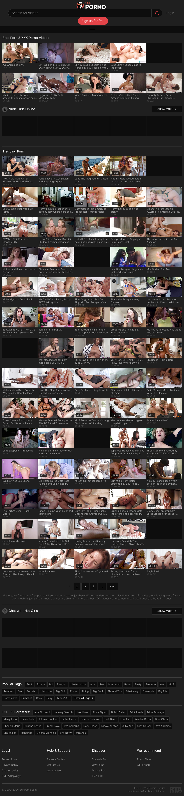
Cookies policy (10, 770)
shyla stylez (99, 712)
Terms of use (9, 759)
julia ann (127, 725)
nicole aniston (109, 725)
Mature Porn (99, 770)
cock (39, 698)
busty (138, 684)
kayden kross (143, 719)
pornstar (31, 691)
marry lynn (10, 719)
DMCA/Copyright (11, 775)
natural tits (115, 691)
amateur (8, 691)
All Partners (143, 764)
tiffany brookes (48, 719)
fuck (30, 684)
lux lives (82, 712)
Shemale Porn (100, 759)
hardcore (46, 691)
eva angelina (71, 725)
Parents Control (56, 759)
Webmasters (54, 770)
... (102, 586)
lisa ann (125, 719)
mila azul (81, 732)
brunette (151, 684)
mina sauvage (155, 712)
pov (102, 684)
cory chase (90, 725)
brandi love (53, 725)
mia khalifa (10, 732)
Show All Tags (82, 698)
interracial (114, 684)
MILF (171, 684)
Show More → (166, 109)
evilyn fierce (69, 719)
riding (85, 691)
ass (162, 684)
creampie (148, 691)
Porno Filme (144, 759)
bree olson (161, 719)
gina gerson (144, 725)
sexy (49, 698)
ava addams (163, 725)
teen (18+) (63, 698)
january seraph (63, 712)
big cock (98, 691)
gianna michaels (46, 732)
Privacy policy (10, 764)
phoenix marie (12, 725)
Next (112, 586)
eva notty (66, 732)
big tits (162, 691)
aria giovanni (42, 712)
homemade (10, 698)
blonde (41, 684)
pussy (73, 691)
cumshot (26, 698)
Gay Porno (98, 764)
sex (20, 691)
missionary (132, 691)
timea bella (27, 719)
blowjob (61, 684)
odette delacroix (91, 719)
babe (127, 684)
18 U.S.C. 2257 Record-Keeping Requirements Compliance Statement (146, 789)
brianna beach (32, 725)
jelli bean (110, 719)
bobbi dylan (118, 712)
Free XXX (97, 775)
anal (92, 684)
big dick (61, 691)
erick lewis (136, 712)
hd (51, 684)
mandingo (26, 732)
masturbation (78, 684)
